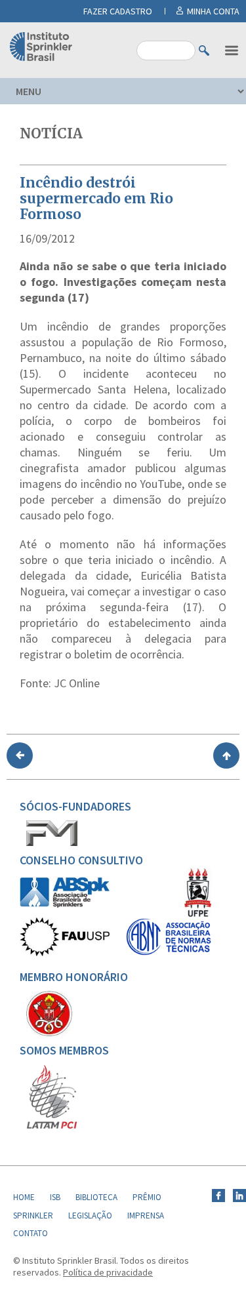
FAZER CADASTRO (117, 11)
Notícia (51, 133)
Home (24, 1197)
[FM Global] (51, 843)
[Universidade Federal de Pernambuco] (197, 914)
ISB (55, 1197)
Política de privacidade (108, 1272)
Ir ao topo (226, 755)
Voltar (20, 755)
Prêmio (147, 1197)
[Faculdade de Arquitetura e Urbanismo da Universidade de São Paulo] (65, 953)
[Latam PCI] (51, 1126)
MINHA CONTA (213, 11)
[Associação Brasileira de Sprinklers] (65, 904)
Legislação (90, 1215)
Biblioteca (96, 1197)
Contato (30, 1233)
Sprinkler (33, 1215)
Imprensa (145, 1215)
